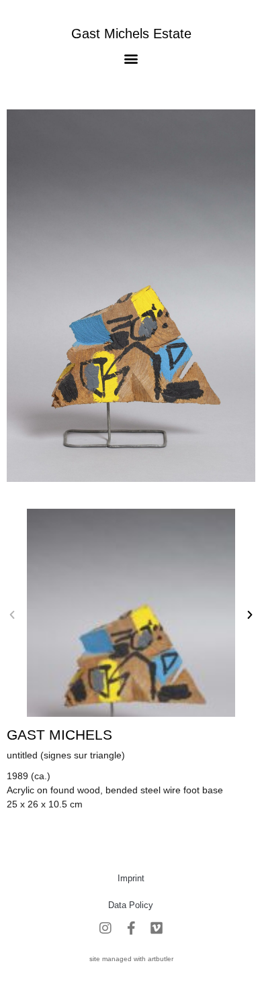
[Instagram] (105, 928)
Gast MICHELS (59, 734)
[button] (131, 58)
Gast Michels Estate (131, 33)
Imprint (131, 878)
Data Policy (130, 905)
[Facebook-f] (131, 928)
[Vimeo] (156, 928)
